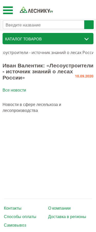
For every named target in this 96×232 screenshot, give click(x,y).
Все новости (14, 90)
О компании (59, 208)
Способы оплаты (20, 216)
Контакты (13, 208)
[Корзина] (88, 9)
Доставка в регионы (67, 216)
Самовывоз (15, 225)
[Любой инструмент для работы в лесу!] (36, 9)
